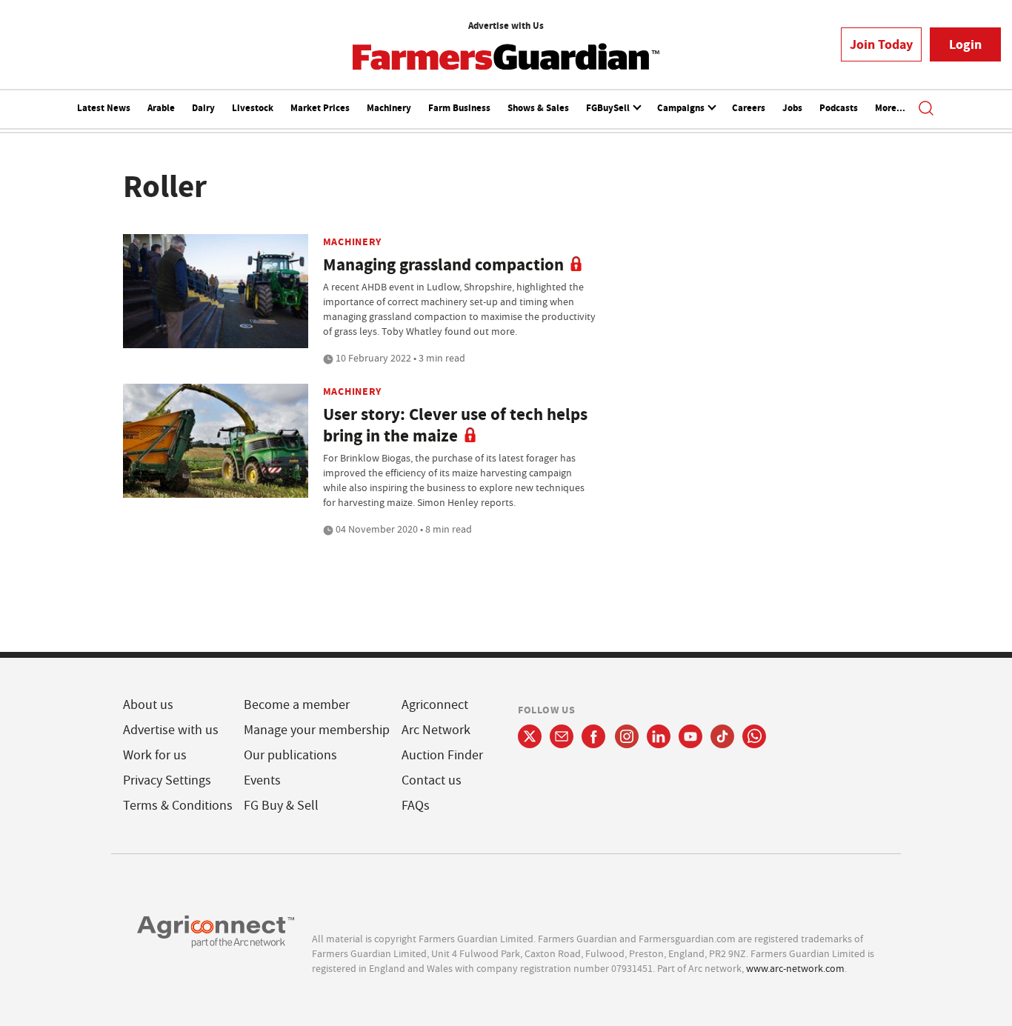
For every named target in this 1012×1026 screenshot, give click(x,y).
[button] (926, 110)
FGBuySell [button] (609, 107)
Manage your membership (317, 730)
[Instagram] (627, 736)
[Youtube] (690, 736)
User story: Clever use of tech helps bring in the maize (455, 425)
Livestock (252, 107)
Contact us (432, 780)
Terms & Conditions (178, 805)
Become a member (297, 704)
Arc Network (436, 730)
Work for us (155, 755)
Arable (161, 107)
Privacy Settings (167, 780)
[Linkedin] (658, 736)
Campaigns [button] (682, 107)
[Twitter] (530, 736)
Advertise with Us (506, 25)
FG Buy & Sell (281, 805)
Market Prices (320, 107)
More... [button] (890, 107)
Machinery (389, 107)
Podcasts (838, 107)
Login (965, 44)
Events (262, 780)
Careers (748, 107)
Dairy (203, 107)
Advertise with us (171, 730)
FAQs (416, 805)
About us (148, 704)
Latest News (103, 107)
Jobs (792, 107)
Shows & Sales (538, 107)
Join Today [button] (881, 44)
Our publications (290, 755)
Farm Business (459, 107)
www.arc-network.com (795, 968)
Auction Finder (442, 755)
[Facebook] (594, 736)
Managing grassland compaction (443, 264)
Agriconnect (435, 704)
